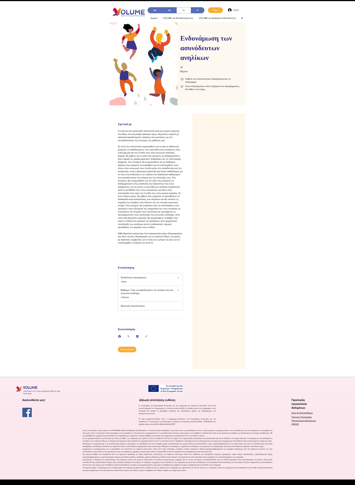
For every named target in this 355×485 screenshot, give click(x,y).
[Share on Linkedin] (137, 336)
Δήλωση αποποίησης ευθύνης (157, 399)
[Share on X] (128, 336)
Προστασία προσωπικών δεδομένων (299, 403)
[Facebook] (27, 412)
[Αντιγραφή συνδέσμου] (146, 336)
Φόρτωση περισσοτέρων (133, 306)
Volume (30, 387)
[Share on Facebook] (119, 336)
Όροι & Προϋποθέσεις (302, 413)
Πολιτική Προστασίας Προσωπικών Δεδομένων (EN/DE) (303, 420)
